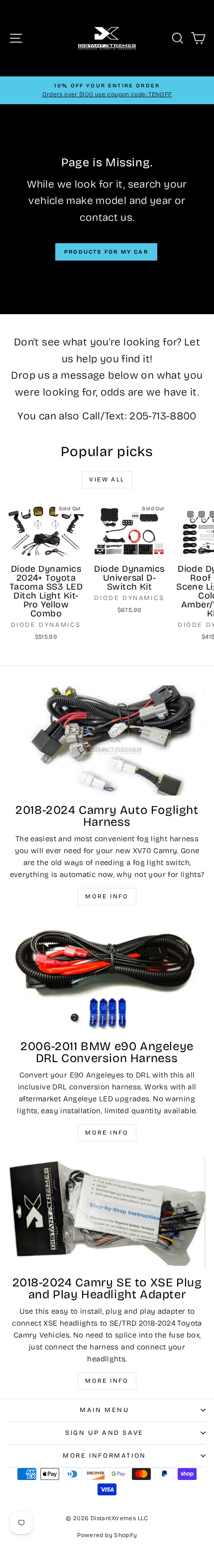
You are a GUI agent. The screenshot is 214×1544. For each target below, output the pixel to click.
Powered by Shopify (107, 1535)
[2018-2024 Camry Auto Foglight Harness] (107, 740)
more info (107, 1380)
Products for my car (106, 252)
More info (107, 896)
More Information (104, 1456)
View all (106, 479)
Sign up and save (104, 1433)
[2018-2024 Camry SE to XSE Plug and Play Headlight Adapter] (107, 1212)
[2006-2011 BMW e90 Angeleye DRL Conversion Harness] (107, 976)
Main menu (104, 1410)
